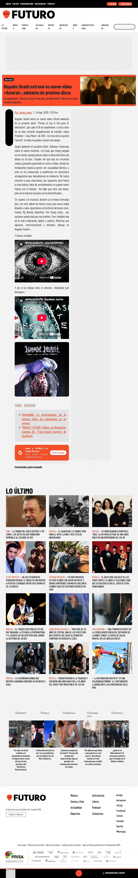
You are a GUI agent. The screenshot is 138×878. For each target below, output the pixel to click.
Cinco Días (75, 856)
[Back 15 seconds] (72, 873)
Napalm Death (30, 405)
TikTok (119, 805)
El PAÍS (38, 852)
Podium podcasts (36, 860)
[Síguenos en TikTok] (114, 13)
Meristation (110, 864)
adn (108, 852)
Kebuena (118, 856)
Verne (100, 856)
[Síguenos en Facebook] (118, 13)
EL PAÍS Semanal (92, 856)
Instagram (121, 800)
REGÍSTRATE (126, 4)
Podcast (96, 807)
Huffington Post (41, 856)
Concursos (105, 27)
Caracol (118, 852)
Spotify (119, 826)
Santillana (63, 852)
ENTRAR (112, 4)
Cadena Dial (108, 856)
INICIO (8, 3)
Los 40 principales (51, 852)
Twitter (119, 815)
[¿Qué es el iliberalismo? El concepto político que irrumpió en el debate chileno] (117, 734)
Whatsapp (121, 831)
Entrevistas (63, 27)
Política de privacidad (35, 845)
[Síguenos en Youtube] (127, 13)
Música (15, 27)
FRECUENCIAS (40, 3)
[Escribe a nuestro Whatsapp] (135, 13)
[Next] (92, 873)
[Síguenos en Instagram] (110, 13)
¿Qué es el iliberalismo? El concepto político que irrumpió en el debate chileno (117, 756)
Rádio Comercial (121, 864)
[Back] (66, 873)
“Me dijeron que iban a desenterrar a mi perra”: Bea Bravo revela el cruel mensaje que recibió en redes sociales (93, 757)
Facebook (120, 810)
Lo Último (4, 27)
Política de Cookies (53, 845)
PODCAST (51, 3)
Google (119, 795)
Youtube (120, 821)
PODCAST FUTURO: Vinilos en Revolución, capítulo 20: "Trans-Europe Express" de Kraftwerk (44, 431)
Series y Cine (25, 27)
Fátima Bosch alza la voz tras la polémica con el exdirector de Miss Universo (45, 754)
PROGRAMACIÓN (26, 3)
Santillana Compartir (78, 852)
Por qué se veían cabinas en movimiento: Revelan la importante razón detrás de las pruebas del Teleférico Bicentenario (21, 760)
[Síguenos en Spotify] (131, 13)
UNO (56, 856)
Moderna (50, 864)
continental (85, 856)
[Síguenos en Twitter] (122, 13)
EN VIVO (15, 3)
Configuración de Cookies (71, 845)
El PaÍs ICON (74, 864)
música (18, 405)
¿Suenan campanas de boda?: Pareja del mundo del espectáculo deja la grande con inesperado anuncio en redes (69, 758)
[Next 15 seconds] (85, 873)
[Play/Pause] (79, 873)
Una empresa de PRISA (14, 855)
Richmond (36, 864)
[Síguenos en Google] (106, 13)
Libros (95, 801)
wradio (64, 856)
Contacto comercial (15, 814)
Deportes (51, 27)
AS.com (99, 852)
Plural (62, 864)
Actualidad (39, 27)
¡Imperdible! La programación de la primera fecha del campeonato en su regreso (44, 419)
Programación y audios (115, 873)
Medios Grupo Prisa (14, 861)
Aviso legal (22, 845)
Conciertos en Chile (88, 27)
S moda (85, 864)
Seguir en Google (58, 452)
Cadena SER (90, 852)
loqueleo (97, 864)
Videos (75, 27)
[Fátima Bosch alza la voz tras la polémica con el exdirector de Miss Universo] (44, 734)
